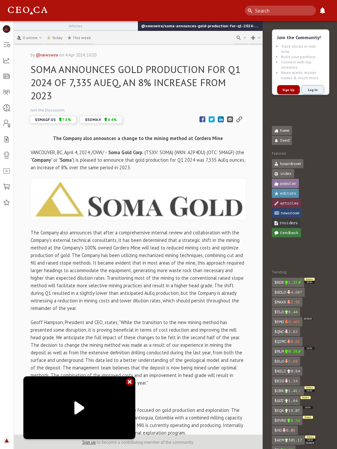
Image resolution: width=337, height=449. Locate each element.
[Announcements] (322, 10)
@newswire (47, 55)
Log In (313, 90)
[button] (6, 29)
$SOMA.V (101, 119)
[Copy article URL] (239, 119)
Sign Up (288, 90)
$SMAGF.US (53, 119)
